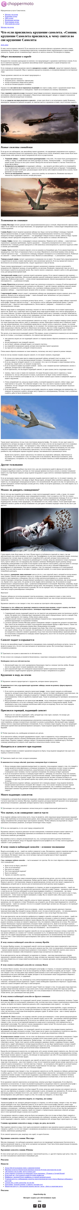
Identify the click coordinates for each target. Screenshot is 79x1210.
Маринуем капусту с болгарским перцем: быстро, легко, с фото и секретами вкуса (34, 1186)
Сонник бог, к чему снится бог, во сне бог (19, 1182)
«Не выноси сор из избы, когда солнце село (20, 1171)
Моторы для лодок (11, 14)
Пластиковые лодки (12, 22)
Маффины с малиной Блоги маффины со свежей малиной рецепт (28, 1177)
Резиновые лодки (11, 16)
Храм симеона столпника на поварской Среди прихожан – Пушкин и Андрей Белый (35, 1173)
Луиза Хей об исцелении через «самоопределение (22, 1168)
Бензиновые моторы (12, 20)
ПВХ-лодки (9, 18)
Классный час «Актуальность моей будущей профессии (24, 1175)
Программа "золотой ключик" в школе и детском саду (24, 1184)
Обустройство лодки (12, 24)
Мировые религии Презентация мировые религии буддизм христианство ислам (33, 1170)
